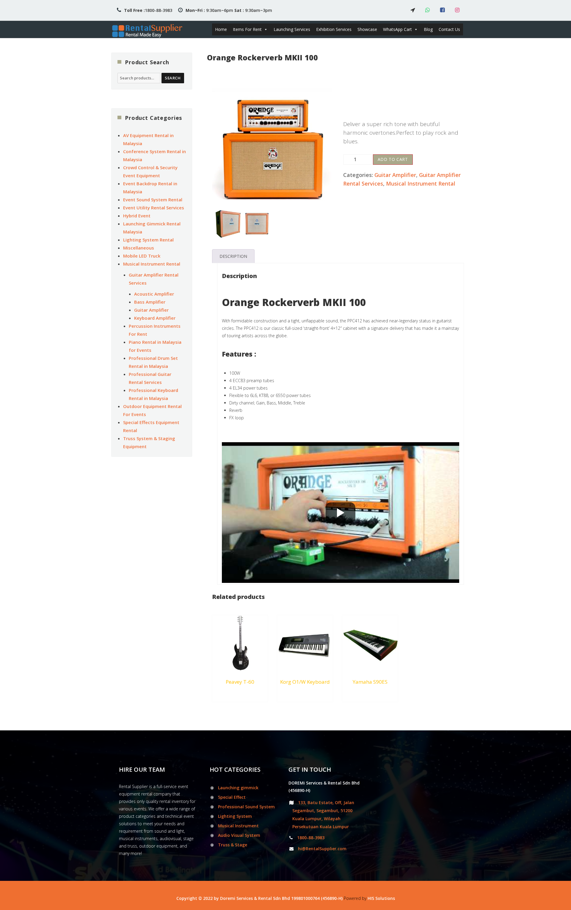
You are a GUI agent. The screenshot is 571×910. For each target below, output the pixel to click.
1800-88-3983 (148, 10)
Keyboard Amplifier (154, 318)
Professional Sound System (246, 806)
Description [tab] (233, 256)
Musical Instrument (238, 826)
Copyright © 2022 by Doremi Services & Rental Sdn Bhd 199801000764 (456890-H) (259, 898)
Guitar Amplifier (395, 174)
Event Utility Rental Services (153, 208)
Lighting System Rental (148, 240)
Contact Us (449, 29)
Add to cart (393, 159)
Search (173, 78)
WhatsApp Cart (397, 29)
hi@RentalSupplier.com (322, 848)
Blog (428, 29)
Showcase (367, 29)
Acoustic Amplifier (154, 294)
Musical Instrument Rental (420, 183)
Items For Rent (247, 29)
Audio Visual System (239, 835)
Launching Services (292, 29)
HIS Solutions (381, 898)
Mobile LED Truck (141, 256)
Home (221, 29)
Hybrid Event (136, 216)
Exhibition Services (334, 29)
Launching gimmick (238, 787)
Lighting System (235, 816)
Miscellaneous (138, 248)
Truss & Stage (232, 845)
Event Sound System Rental (152, 200)
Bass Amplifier (149, 302)
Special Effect (232, 797)
